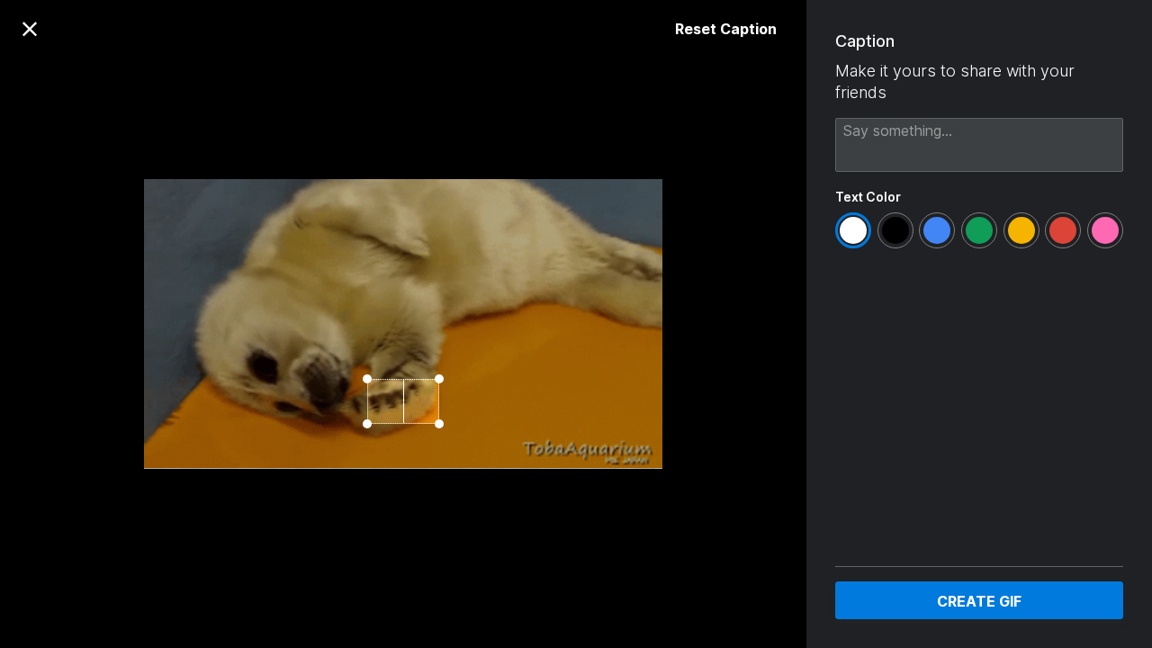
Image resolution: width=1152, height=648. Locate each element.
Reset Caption (726, 29)
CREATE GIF (979, 601)
